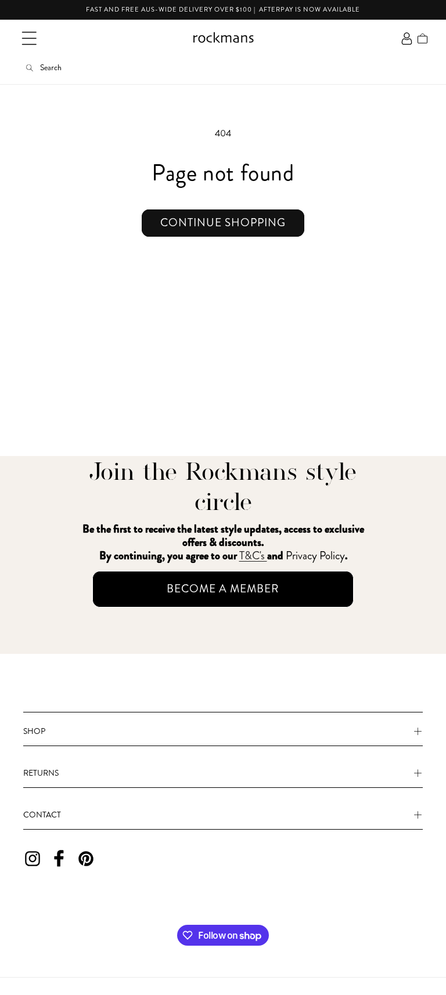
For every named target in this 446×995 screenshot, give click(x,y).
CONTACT (42, 814)
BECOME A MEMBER (223, 588)
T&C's (253, 555)
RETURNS (41, 773)
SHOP (34, 731)
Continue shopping (223, 222)
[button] (29, 38)
